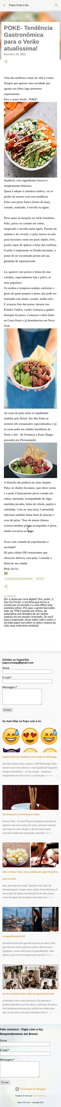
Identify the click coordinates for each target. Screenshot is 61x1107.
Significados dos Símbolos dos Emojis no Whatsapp (29, 757)
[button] (6, 61)
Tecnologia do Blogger (32, 1089)
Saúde (39, 579)
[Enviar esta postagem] (6, 574)
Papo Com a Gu (18, 5)
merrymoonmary (39, 1096)
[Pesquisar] (56, 5)
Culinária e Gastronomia (18, 579)
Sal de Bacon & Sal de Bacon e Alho (21, 814)
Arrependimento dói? (13, 936)
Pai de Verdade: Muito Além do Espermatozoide (28, 993)
